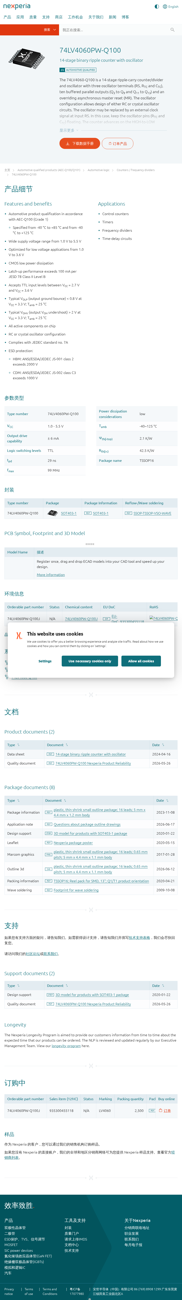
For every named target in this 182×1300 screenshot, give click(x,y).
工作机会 (75, 17)
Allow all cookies (141, 661)
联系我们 (51, 954)
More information (51, 575)
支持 (46, 17)
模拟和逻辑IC (14, 1267)
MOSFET (11, 1245)
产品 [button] (7, 17)
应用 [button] (20, 17)
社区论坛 (33, 954)
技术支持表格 (139, 938)
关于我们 (95, 17)
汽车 (8, 1273)
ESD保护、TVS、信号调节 (24, 1239)
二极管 (9, 1233)
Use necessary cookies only (90, 661)
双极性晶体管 (15, 1228)
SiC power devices (18, 1250)
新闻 (112, 17)
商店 (59, 17)
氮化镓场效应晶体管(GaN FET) (28, 1256)
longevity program (66, 1046)
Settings (45, 661)
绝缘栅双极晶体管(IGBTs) (24, 1262)
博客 (125, 17)
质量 (33, 17)
